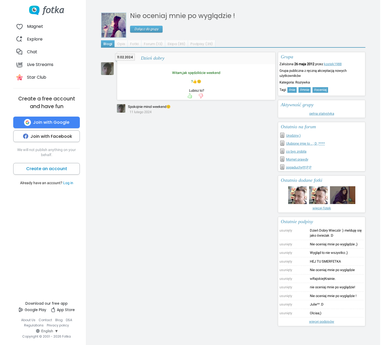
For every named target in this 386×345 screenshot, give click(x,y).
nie (292, 90)
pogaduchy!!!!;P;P (298, 167)
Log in (68, 183)
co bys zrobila (296, 151)
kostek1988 (333, 64)
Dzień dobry (152, 58)
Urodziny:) (293, 136)
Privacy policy (58, 325)
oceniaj (320, 90)
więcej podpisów (321, 322)
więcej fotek (322, 208)
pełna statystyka (321, 114)
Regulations (34, 325)
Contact (45, 320)
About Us (28, 320)
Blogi (107, 43)
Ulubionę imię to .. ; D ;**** (305, 143)
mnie (304, 90)
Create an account (46, 169)
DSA (69, 320)
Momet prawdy (297, 159)
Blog (59, 320)
